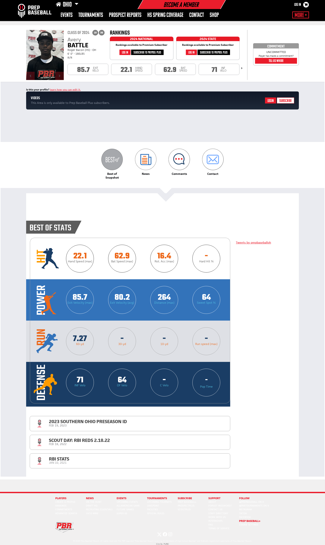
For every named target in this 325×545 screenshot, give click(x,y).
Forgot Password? (220, 505)
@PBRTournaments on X (254, 505)
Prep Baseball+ (187, 501)
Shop (214, 15)
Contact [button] (196, 15)
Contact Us (215, 509)
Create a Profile (65, 501)
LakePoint (153, 505)
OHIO (68, 5)
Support (214, 498)
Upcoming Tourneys (159, 501)
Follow (244, 498)
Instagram (245, 509)
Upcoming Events (127, 501)
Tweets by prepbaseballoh (253, 243)
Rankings (61, 505)
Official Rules (155, 513)
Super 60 (122, 513)
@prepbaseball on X (251, 501)
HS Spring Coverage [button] (165, 15)
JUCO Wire (92, 513)
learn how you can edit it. (65, 89)
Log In (297, 5)
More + (301, 15)
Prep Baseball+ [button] (249, 521)
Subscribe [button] (185, 498)
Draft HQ (91, 505)
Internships (215, 520)
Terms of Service (218, 528)
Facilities (152, 509)
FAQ (210, 524)
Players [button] (60, 498)
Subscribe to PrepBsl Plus (147, 52)
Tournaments (90, 15)
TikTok (243, 513)
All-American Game (128, 505)
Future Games (125, 509)
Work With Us (217, 517)
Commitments (63, 509)
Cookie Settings (248, 524)
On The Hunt (94, 501)
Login (270, 101)
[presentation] (241, 68)
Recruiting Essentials (99, 509)
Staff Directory (218, 513)
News (90, 498)
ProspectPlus (186, 505)
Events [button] (67, 15)
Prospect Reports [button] (125, 15)
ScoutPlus (184, 509)
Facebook (245, 517)
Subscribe (285, 101)
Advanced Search (66, 513)
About (212, 501)
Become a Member (180, 5)
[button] (112, 164)
